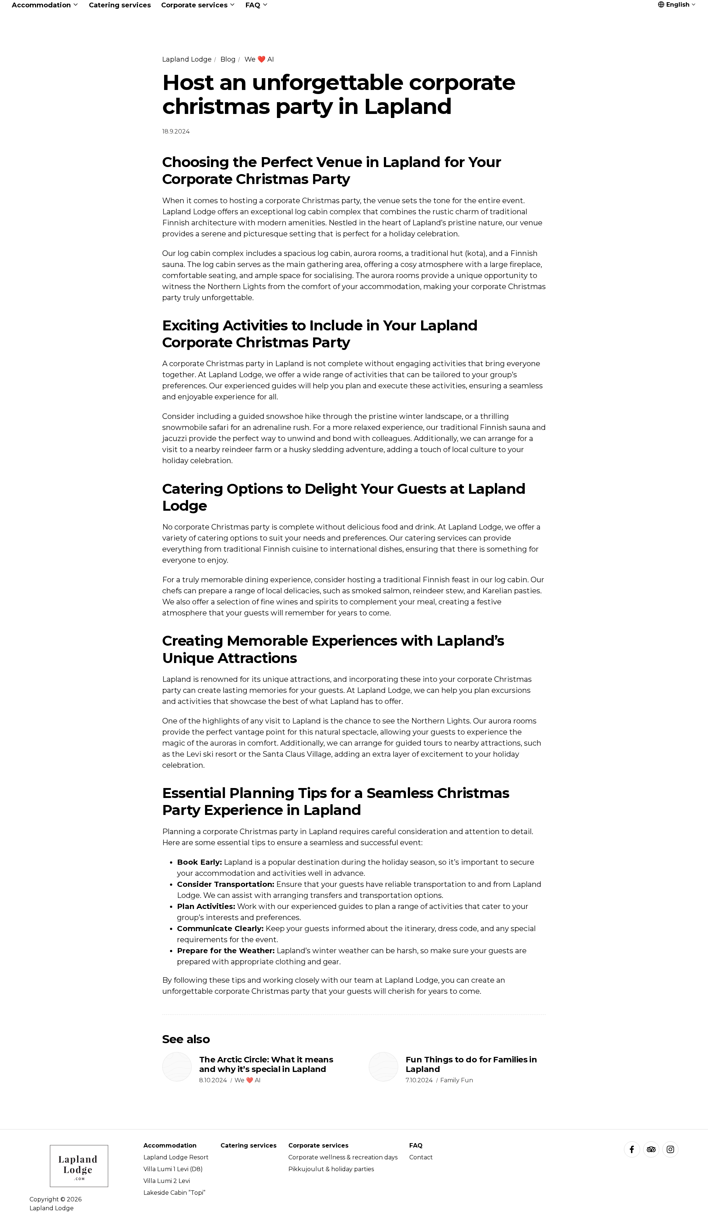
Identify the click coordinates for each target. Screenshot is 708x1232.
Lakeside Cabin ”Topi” (174, 1192)
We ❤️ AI (259, 59)
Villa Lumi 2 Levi (166, 1180)
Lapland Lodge (187, 59)
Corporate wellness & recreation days (343, 1157)
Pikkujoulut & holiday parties (331, 1169)
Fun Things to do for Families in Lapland (471, 1064)
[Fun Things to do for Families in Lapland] (383, 1067)
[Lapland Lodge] (354, 40)
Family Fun (456, 1080)
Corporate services (318, 1145)
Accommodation (170, 1145)
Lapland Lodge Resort (176, 1157)
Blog (228, 59)
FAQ (416, 1145)
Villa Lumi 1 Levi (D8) (173, 1169)
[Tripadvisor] (651, 1149)
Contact (421, 1157)
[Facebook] (632, 1149)
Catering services (249, 1145)
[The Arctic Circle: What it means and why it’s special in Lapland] (177, 1067)
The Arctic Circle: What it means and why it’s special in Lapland (266, 1064)
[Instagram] (670, 1149)
